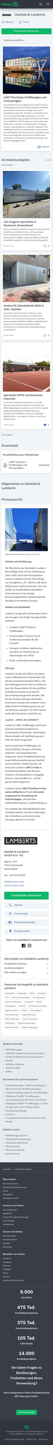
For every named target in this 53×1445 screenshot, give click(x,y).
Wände (32, 993)
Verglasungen (22, 993)
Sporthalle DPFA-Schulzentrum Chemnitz (23, 397)
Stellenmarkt (8, 1225)
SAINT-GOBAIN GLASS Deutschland (24, 1057)
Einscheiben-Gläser (12, 1027)
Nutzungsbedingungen (15, 1439)
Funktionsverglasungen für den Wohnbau (27, 1093)
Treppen (24, 1010)
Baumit (9, 1061)
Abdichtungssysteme (16, 1136)
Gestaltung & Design (16, 1111)
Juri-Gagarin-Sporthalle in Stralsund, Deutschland (20, 224)
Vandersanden (13, 1068)
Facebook (7, 1258)
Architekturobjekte (14, 968)
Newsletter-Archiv (10, 1198)
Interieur (10, 1114)
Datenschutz (31, 1439)
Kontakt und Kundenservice (15, 1187)
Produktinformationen (15, 964)
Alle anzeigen (7, 165)
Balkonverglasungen (12, 1019)
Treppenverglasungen (29, 1019)
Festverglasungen (39, 997)
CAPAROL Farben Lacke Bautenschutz (25, 1053)
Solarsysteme (13, 1154)
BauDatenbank (9, 1236)
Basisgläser (42, 993)
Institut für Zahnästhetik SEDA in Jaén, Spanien (24, 307)
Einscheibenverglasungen (37, 1006)
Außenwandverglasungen (21, 997)
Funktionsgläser (35, 1010)
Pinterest (6, 1266)
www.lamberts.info (14, 886)
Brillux (9, 1072)
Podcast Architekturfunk (13, 1280)
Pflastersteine (13, 1146)
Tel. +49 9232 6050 (14, 875)
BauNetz (6, 1243)
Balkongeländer (10, 1006)
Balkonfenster (10, 1023)
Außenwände (9, 993)
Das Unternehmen (10, 1184)
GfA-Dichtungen (14, 1050)
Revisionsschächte (15, 1150)
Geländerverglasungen (30, 1027)
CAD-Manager (9, 1221)
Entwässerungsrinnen (17, 1143)
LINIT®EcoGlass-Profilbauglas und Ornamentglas (25, 99)
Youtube (6, 1277)
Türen (7, 997)
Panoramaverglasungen (13, 1002)
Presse (5, 1191)
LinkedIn (6, 1269)
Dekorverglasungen (12, 1014)
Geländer (22, 1006)
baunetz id (7, 1247)
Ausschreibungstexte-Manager (16, 1217)
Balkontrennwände (11, 1010)
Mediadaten (8, 1195)
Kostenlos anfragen (26, 1412)
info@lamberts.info (14, 882)
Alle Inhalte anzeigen (15, 972)
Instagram (7, 1262)
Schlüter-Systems (15, 1064)
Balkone (39, 1002)
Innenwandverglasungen (26, 1023)
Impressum (43, 1439)
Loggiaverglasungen (29, 1014)
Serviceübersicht (10, 1210)
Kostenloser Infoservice (26, 895)
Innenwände (29, 1002)
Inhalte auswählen (13, 40)
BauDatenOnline (10, 1240)
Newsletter (7, 1213)
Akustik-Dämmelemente (18, 1139)
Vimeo (5, 1273)
